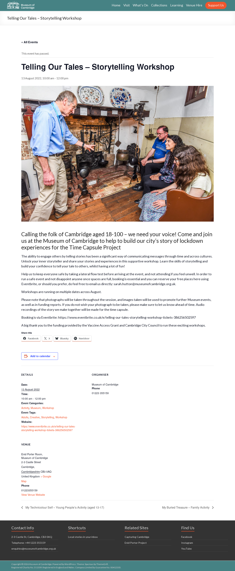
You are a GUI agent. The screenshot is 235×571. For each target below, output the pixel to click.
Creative (35, 417)
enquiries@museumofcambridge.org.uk (33, 548)
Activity (25, 408)
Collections (159, 5)
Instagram (187, 542)
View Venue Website (33, 494)
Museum (36, 408)
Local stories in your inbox (83, 536)
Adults (24, 417)
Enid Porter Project (136, 542)
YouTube (186, 548)
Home (116, 5)
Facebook (186, 536)
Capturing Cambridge (137, 536)
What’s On (140, 5)
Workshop (48, 408)
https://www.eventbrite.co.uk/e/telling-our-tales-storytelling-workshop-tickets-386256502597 (48, 428)
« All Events (29, 42)
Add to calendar (40, 356)
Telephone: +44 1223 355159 (28, 542)
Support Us (216, 5)
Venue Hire (194, 5)
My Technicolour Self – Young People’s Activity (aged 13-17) (64, 507)
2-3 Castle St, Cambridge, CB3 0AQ (31, 536)
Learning (176, 5)
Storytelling (47, 417)
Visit (126, 5)
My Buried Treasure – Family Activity (186, 507)
